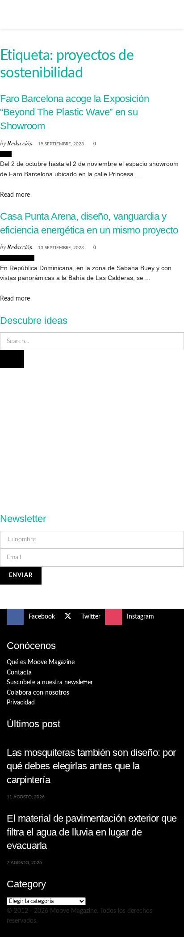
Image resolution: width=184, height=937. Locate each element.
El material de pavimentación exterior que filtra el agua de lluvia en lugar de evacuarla (92, 832)
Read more (15, 195)
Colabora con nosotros (38, 693)
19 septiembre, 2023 (61, 144)
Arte (6, 154)
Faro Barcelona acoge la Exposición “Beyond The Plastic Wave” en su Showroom (74, 112)
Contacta (19, 673)
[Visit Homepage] (92, 14)
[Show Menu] (10, 14)
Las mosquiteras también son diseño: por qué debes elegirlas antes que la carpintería (91, 766)
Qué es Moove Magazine (41, 662)
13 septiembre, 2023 (61, 248)
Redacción (19, 143)
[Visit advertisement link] (92, 435)
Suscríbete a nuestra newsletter (50, 682)
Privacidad (21, 703)
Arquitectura (17, 258)
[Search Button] (173, 14)
